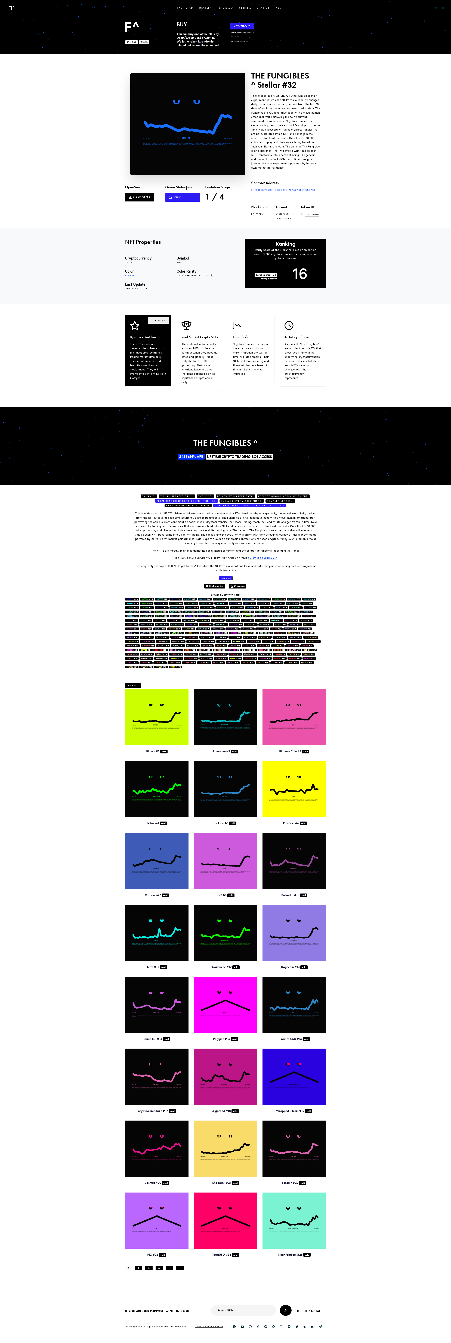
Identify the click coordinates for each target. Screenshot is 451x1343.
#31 (296, 607)
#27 (264, 599)
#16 (306, 612)
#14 (309, 599)
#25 (147, 599)
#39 (188, 620)
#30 (132, 599)
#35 (162, 624)
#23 (221, 603)
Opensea (239, 586)
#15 (131, 624)
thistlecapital (216, 586)
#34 (235, 646)
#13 (221, 633)
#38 (252, 607)
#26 (191, 603)
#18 (176, 599)
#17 (247, 620)
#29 (237, 607)
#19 (160, 629)
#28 (205, 599)
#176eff (129, 275)
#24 (219, 599)
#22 (161, 599)
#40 (206, 603)
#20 (281, 607)
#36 (294, 658)
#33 (234, 599)
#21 (235, 603)
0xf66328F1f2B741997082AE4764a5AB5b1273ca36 (283, 190)
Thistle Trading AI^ (262, 558)
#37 (176, 603)
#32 (161, 612)
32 (303, 214)
